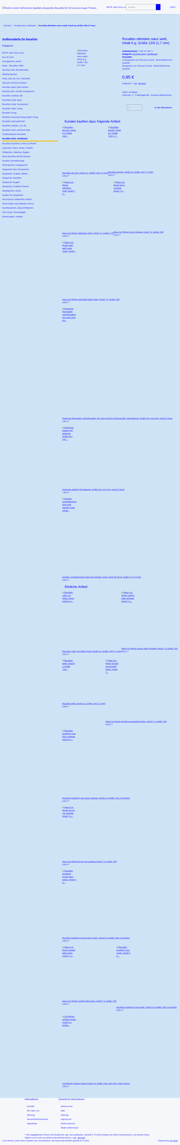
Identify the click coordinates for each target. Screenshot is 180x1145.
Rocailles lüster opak (12, 100)
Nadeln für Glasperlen (12, 195)
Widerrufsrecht (68, 1123)
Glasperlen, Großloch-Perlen (15, 186)
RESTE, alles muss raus (13, 52)
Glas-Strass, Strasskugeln (14, 212)
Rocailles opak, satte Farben (15, 87)
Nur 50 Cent (8, 57)
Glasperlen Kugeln (11, 182)
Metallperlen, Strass (11, 190)
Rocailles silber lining (12, 108)
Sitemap (64, 1115)
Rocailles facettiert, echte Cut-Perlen (19, 143)
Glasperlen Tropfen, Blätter (15, 173)
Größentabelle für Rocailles (19, 39)
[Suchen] (158, 7)
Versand (142, 83)
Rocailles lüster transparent (15, 104)
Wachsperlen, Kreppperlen (15, 165)
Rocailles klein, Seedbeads (145, 54)
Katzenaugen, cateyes (12, 216)
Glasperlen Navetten (12, 177)
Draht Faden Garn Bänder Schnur (18, 203)
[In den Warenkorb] (67, 35)
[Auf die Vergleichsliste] (67, 46)
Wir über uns (33, 1110)
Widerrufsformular (69, 1127)
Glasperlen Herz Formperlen (15, 169)
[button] (165, 7)
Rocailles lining (9, 112)
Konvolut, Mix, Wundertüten (15, 69)
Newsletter (32, 1123)
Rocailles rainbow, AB (12, 95)
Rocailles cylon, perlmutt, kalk (16, 130)
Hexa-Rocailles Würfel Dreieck (16, 156)
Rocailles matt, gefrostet (13, 121)
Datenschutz (67, 1106)
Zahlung (31, 1115)
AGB (63, 1110)
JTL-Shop (174, 1140)
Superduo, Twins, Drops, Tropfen (17, 148)
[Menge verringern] (124, 107)
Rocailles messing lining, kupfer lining (20, 117)
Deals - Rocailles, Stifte (12, 65)
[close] (67, 40)
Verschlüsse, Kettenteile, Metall (17, 199)
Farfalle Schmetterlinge (13, 160)
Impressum (66, 1119)
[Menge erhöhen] (144, 107)
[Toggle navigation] (5, 2)
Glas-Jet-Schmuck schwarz (14, 82)
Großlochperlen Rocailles (14, 134)
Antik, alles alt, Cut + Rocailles (16, 78)
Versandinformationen (37, 1119)
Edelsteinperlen (9, 74)
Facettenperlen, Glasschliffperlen (17, 207)
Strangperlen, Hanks (11, 61)
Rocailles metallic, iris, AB (14, 125)
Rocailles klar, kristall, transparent (18, 91)
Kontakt (30, 1106)
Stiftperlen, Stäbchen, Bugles (15, 152)
